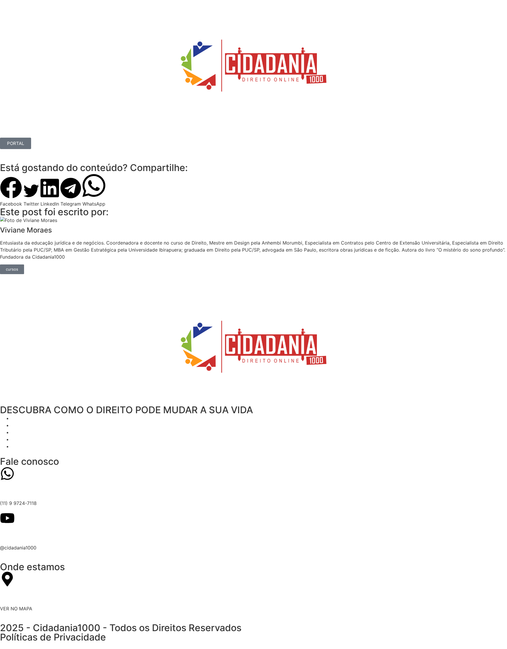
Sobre (36, 131)
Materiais (92, 131)
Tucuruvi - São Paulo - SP (50, 595)
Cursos (62, 131)
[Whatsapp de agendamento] (7, 473)
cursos (12, 269)
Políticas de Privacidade (53, 637)
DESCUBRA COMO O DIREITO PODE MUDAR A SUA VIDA (126, 410)
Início (12, 131)
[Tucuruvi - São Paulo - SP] (7, 579)
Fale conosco (29, 461)
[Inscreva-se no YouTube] (7, 518)
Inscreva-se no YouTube (47, 534)
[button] (11, 192)
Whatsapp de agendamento (54, 490)
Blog (148, 131)
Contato (123, 131)
